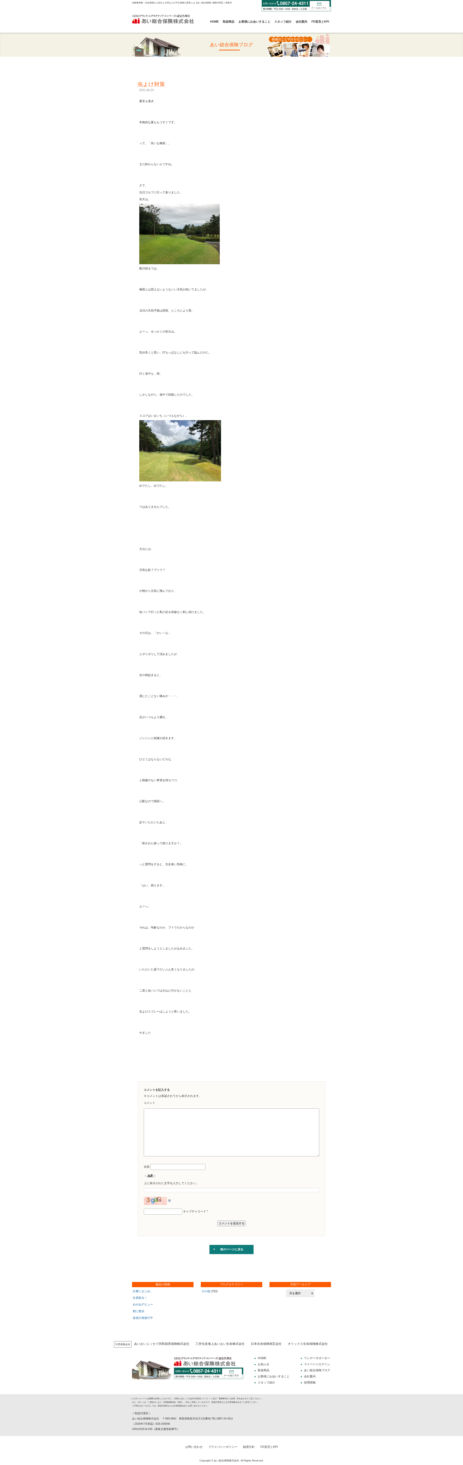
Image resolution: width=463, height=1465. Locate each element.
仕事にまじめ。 (143, 1291)
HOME (214, 21)
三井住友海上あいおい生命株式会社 (220, 1344)
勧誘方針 (249, 1446)
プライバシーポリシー (222, 1446)
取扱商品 (228, 21)
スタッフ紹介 (283, 21)
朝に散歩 (138, 1311)
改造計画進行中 (143, 1317)
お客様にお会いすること (254, 21)
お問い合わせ (194, 1446)
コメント (149, 1102)
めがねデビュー (143, 1304)
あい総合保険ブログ (317, 1370)
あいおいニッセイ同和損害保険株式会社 (161, 1344)
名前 (147, 1166)
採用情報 (310, 1382)
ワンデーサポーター (317, 1358)
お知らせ (263, 1364)
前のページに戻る (231, 1249)
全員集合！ (140, 1297)
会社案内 (301, 21)
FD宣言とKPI (320, 21)
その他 (205, 1291)
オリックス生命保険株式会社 (308, 1344)
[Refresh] (170, 1199)
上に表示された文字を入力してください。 (171, 1183)
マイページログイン (317, 1364)
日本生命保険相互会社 (266, 1344)
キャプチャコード (194, 1211)
